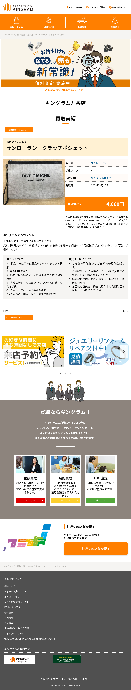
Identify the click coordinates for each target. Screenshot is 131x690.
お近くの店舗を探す (95, 548)
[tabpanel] (33, 351)
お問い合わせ (118, 7)
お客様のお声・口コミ (15, 591)
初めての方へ (75, 7)
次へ (125, 310)
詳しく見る (30, 500)
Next (124, 351)
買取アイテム (16, 26)
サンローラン (98, 163)
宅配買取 (114, 26)
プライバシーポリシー (15, 633)
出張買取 (81, 26)
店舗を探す (49, 26)
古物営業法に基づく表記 (16, 628)
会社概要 (8, 623)
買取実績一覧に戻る (17, 129)
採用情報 (8, 617)
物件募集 (8, 612)
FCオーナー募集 (12, 607)
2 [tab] (65, 373)
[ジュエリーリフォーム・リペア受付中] (98, 351)
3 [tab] (70, 373)
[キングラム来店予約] (33, 351)
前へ (5, 310)
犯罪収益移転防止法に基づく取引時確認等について (30, 638)
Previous (7, 351)
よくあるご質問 (97, 7)
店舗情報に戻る (15, 317)
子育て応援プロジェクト (16, 602)
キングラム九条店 (101, 178)
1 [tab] (60, 373)
